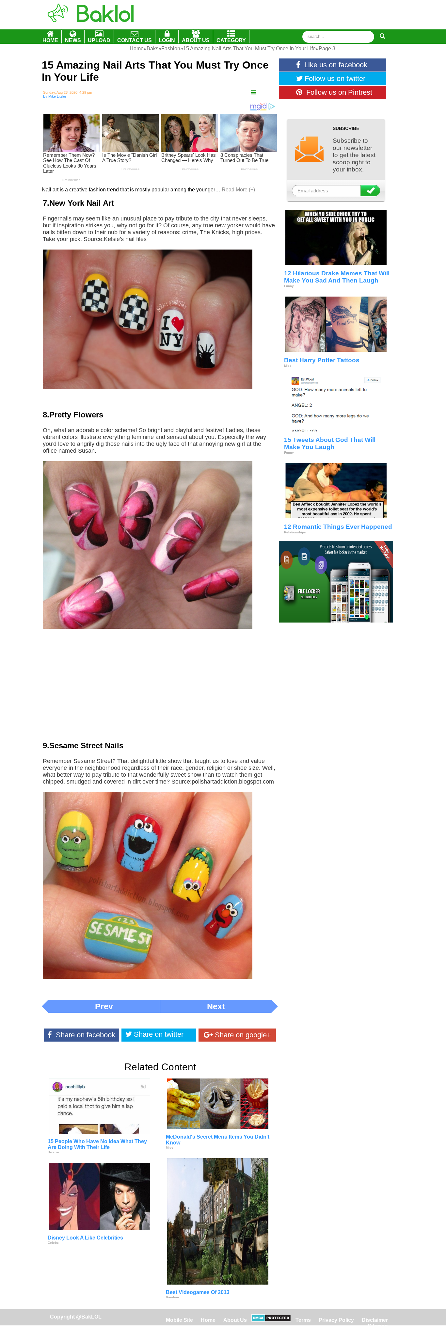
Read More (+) (238, 189)
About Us (235, 1320)
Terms (303, 1320)
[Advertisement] (160, 689)
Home (209, 1320)
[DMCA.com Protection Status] (271, 1320)
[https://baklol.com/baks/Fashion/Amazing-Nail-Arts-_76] (253, 92)
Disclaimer (375, 1320)
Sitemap (378, 1326)
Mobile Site (179, 1320)
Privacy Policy (336, 1320)
